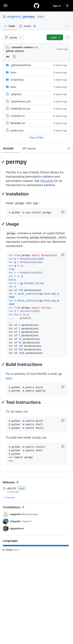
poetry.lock (17, 130)
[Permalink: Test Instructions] (3, 402)
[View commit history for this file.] (15, 56)
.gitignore (15, 94)
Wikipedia (46, 181)
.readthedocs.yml (20, 101)
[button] (63, 211)
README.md (17, 123)
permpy (29, 16)
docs (13, 72)
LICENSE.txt (17, 115)
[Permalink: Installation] (3, 193)
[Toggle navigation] (5, 5)
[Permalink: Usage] (3, 223)
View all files (37, 137)
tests (13, 86)
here (9, 378)
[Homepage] (36, 5)
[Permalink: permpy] (3, 161)
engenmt (14, 16)
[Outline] (68, 148)
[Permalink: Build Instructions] (3, 364)
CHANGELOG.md (20, 108)
